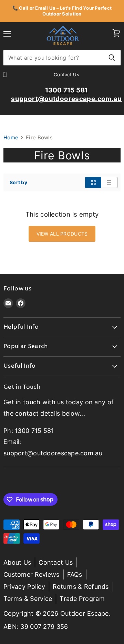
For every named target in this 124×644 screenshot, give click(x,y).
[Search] (112, 58)
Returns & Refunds (81, 586)
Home (10, 137)
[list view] (109, 182)
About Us (17, 562)
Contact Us (56, 562)
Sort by (18, 182)
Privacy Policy (24, 586)
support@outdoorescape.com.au (52, 453)
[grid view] (93, 182)
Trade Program (82, 598)
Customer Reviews (31, 574)
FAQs (74, 574)
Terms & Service (27, 598)
